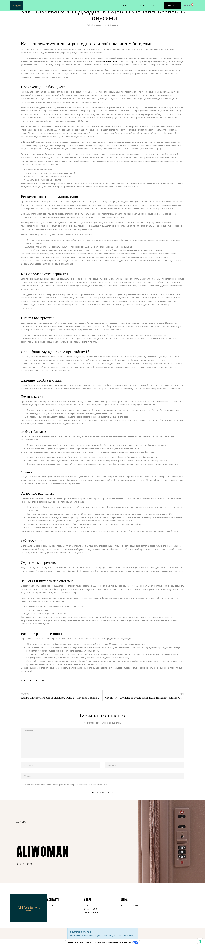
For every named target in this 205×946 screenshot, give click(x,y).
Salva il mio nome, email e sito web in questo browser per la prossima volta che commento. (65, 784)
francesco (96, 25)
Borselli (156, 5)
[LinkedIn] (43, 680)
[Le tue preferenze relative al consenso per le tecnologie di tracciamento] (200, 941)
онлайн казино (111, 61)
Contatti (50, 905)
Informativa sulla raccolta (79, 942)
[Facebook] (30, 680)
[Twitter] (36, 680)
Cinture (138, 5)
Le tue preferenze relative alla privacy (113, 942)
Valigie (124, 5)
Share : (24, 680)
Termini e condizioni (130, 905)
